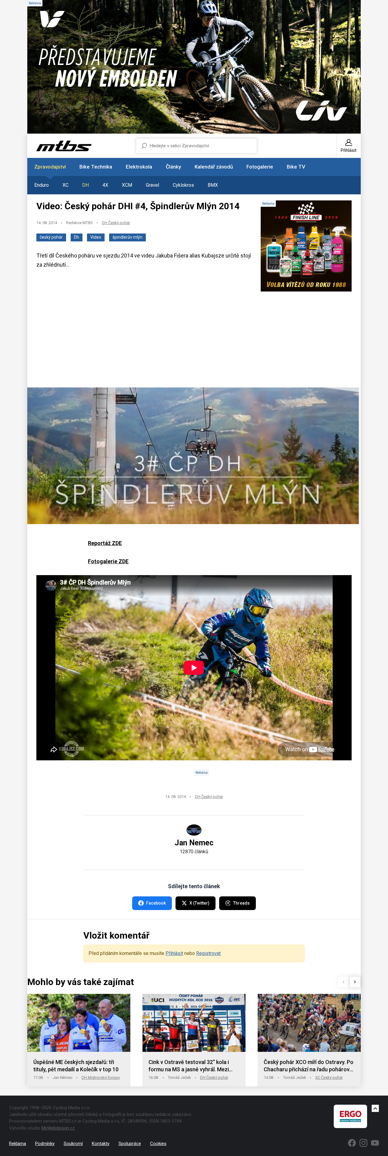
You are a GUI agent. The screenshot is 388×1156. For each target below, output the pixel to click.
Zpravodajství (50, 167)
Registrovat (208, 953)
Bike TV (296, 167)
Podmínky (45, 1143)
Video (95, 237)
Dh (76, 237)
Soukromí (73, 1143)
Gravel (152, 185)
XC (65, 185)
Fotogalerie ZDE (108, 561)
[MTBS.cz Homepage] (64, 146)
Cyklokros (183, 185)
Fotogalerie (259, 167)
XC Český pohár (329, 1077)
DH (85, 185)
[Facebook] (352, 1143)
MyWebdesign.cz (58, 1128)
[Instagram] (363, 1143)
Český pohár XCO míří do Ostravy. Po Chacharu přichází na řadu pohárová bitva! (308, 1066)
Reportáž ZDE (105, 543)
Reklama (17, 1143)
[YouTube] (375, 1143)
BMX (213, 185)
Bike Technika (95, 167)
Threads (241, 903)
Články (173, 167)
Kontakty (100, 1143)
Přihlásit (174, 953)
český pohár (51, 237)
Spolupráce (130, 1143)
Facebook (156, 903)
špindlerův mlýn (127, 237)
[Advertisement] (194, 340)
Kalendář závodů (214, 167)
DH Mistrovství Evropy (101, 1077)
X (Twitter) (199, 903)
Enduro (41, 185)
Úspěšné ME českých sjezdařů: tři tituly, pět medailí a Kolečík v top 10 (76, 1065)
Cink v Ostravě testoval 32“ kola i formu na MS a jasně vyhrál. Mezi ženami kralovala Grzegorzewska (189, 1066)
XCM (127, 185)
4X (105, 185)
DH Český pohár (116, 222)
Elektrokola (139, 167)
